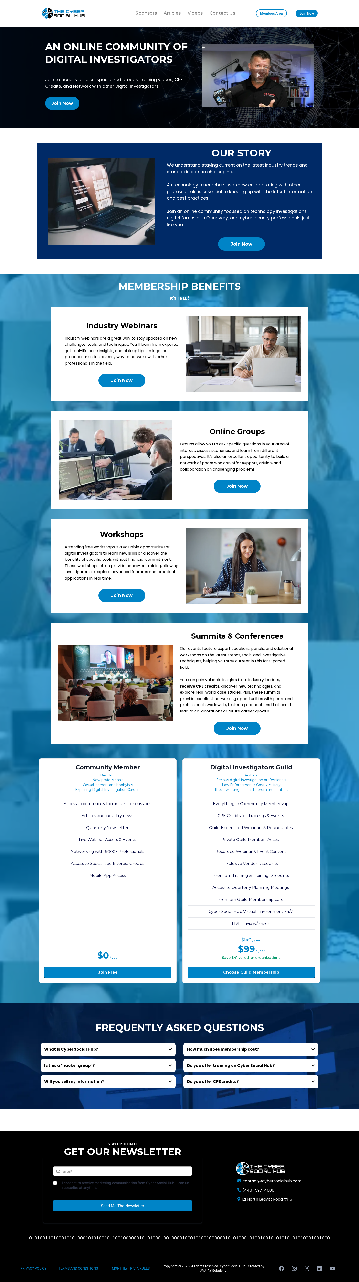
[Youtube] (332, 1268)
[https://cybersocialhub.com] (63, 13)
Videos (195, 13)
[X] (307, 1268)
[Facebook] (281, 1268)
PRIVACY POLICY (33, 1268)
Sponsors (146, 13)
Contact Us (222, 13)
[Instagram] (294, 1268)
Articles (172, 13)
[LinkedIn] (319, 1268)
